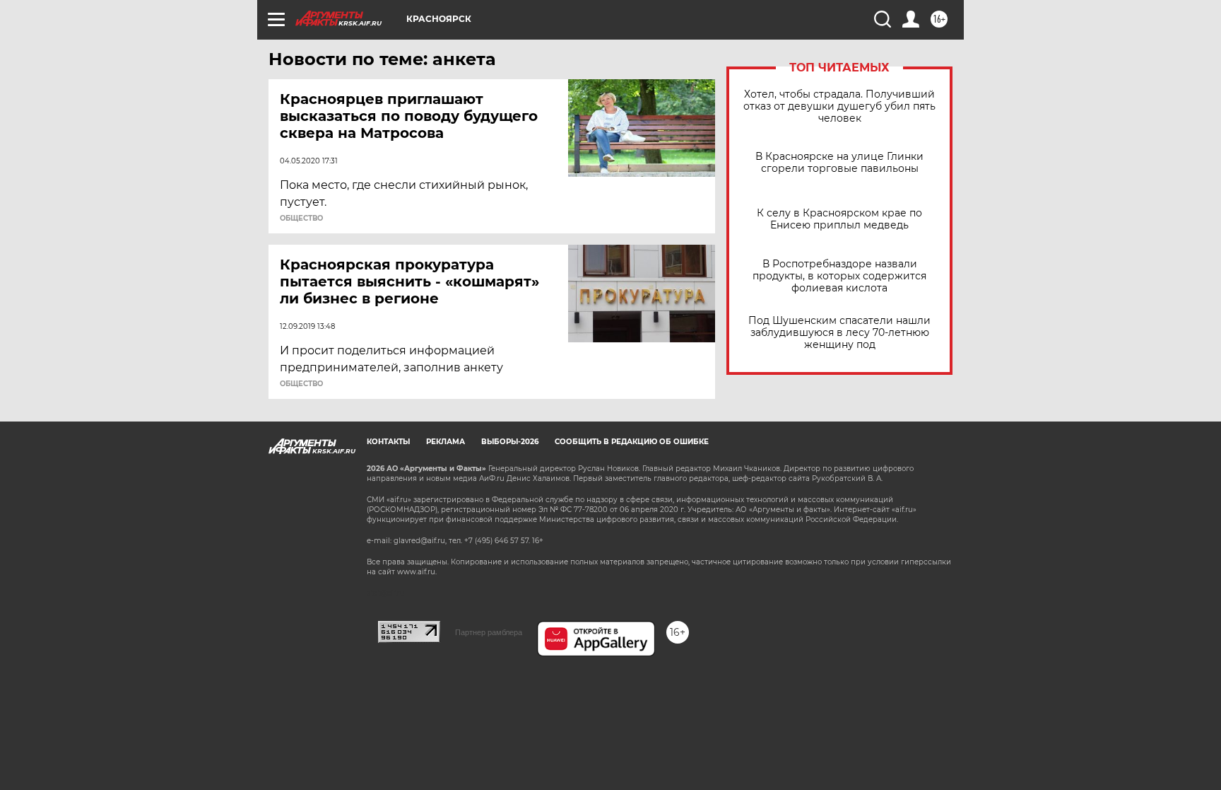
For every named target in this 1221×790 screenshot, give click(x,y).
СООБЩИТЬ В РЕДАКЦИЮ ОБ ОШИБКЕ (632, 441)
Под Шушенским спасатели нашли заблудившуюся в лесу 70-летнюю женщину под (839, 333)
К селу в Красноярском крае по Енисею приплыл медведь (839, 219)
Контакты (388, 441)
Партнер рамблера (488, 632)
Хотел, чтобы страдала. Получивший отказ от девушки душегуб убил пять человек (839, 106)
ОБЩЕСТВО (301, 218)
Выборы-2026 (509, 441)
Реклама (445, 441)
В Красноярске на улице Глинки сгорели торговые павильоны (839, 163)
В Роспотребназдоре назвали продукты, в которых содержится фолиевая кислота (839, 276)
